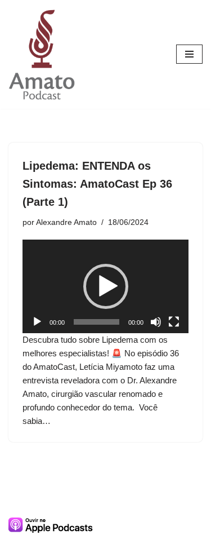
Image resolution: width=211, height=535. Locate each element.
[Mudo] (155, 322)
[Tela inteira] (173, 322)
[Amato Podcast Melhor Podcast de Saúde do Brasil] (42, 54)
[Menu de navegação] (189, 54)
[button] (105, 286)
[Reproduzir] (37, 322)
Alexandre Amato (66, 222)
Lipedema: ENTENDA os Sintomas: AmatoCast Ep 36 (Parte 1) (97, 184)
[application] (105, 286)
